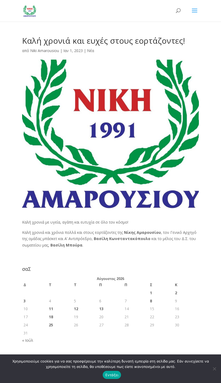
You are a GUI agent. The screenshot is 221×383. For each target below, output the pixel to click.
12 (76, 308)
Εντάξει (112, 375)
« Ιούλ (27, 340)
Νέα (90, 50)
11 (51, 308)
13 (101, 308)
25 (51, 324)
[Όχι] (214, 368)
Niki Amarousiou (44, 50)
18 (51, 316)
